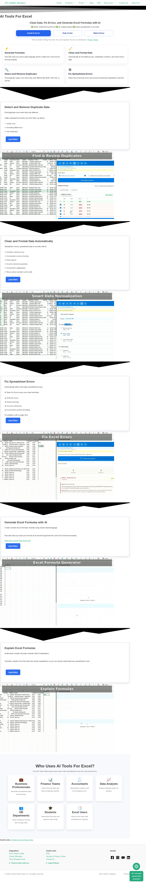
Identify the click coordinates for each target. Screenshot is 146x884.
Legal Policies (53, 863)
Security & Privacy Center (56, 856)
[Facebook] (112, 857)
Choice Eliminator (15, 856)
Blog (91, 2)
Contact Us (123, 2)
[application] (74, 2)
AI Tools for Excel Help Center (22, 840)
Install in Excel (33, 33)
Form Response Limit (17, 859)
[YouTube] (123, 857)
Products (69, 2)
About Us (136, 2)
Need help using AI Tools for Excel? (18, 541)
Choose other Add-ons (20, 863)
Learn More (13, 139)
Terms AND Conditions (107, 874)
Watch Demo (98, 33)
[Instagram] (117, 857)
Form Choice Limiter (16, 853)
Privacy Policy (93, 40)
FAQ (98, 2)
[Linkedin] (128, 857)
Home (58, 2)
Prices (81, 2)
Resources (108, 2)
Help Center (68, 33)
